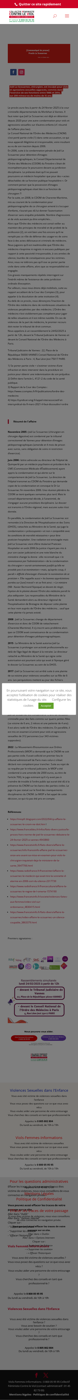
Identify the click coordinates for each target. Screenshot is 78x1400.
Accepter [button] (46, 705)
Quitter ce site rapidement (40, 4)
